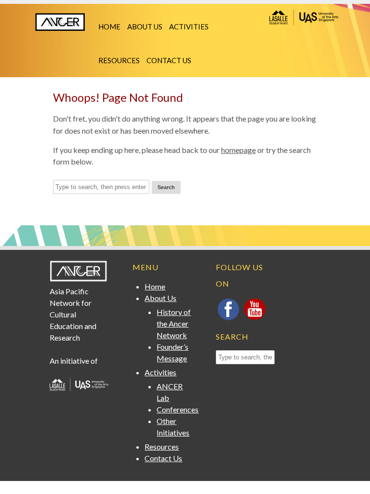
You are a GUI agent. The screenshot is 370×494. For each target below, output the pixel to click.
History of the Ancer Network (174, 323)
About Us (144, 26)
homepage (238, 149)
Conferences (177, 409)
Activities (189, 26)
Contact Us (168, 60)
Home (109, 26)
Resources (119, 60)
